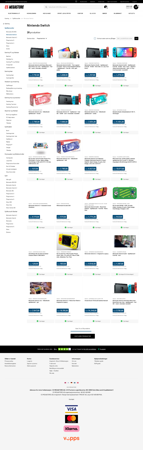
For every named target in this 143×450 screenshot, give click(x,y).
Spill (6, 176)
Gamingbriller (10, 78)
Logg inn (134, 1)
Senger (8, 147)
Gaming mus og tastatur (12, 97)
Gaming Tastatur (11, 104)
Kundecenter (83, 1)
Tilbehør (8, 123)
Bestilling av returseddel (57, 368)
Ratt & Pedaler (10, 166)
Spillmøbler (8, 127)
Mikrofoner (9, 91)
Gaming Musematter (12, 107)
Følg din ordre (54, 366)
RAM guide (97, 363)
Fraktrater (53, 363)
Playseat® (9, 144)
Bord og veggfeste (11, 114)
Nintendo (9, 221)
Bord (7, 130)
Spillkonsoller (9, 28)
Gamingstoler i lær (11, 136)
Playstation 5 (10, 40)
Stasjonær (9, 65)
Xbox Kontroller (10, 172)
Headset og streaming (12, 81)
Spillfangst (9, 85)
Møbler (8, 142)
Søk (136, 38)
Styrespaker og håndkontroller (14, 154)
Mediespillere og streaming (14, 88)
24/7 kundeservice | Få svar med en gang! (16, 1)
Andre (8, 49)
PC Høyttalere (10, 117)
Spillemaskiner (10, 67)
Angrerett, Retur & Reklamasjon (59, 361)
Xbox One (9, 205)
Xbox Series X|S (10, 208)
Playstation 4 (10, 43)
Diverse (8, 232)
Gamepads (9, 158)
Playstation (9, 224)
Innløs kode (101, 1)
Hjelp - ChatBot (54, 371)
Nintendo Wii (10, 191)
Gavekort (92, 1)
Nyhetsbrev (75, 366)
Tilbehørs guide (98, 361)
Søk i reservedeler (112, 1)
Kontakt (74, 363)
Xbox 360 (9, 202)
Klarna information (10, 366)
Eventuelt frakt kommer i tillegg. (36, 79)
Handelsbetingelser (10, 363)
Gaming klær (9, 71)
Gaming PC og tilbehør (12, 52)
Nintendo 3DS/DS (11, 182)
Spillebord (9, 139)
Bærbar (8, 56)
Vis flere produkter (83, 336)
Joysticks (9, 160)
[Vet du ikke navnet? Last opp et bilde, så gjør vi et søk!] (106, 7)
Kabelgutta (9, 59)
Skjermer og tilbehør (11, 111)
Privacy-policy (9, 361)
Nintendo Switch (11, 34)
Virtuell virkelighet (11, 169)
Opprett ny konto (124, 1)
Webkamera (9, 94)
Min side (52, 373)
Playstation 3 (10, 193)
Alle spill (8, 179)
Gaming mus (9, 101)
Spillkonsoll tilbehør (11, 211)
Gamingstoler (10, 133)
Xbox (7, 46)
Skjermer (8, 120)
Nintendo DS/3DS (11, 32)
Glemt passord (31, 366)
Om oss (74, 361)
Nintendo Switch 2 (11, 37)
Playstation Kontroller (12, 163)
